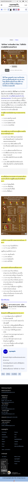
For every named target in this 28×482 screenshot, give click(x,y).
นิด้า (19, 374)
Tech (15, 434)
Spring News (17, 461)
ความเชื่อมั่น (14, 374)
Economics (4, 432)
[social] (17, 1)
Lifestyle (16, 441)
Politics (16, 40)
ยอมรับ (4, 470)
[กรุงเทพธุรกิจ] (14, 5)
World (3, 439)
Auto (15, 437)
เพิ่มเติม (4, 467)
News (3, 444)
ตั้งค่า (4, 473)
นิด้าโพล (8, 374)
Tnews (15, 464)
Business (4, 434)
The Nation (4, 456)
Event (3, 446)
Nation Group (17, 456)
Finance (16, 432)
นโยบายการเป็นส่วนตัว (19, 446)
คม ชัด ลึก (4, 459)
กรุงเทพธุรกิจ (17, 459)
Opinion (16, 444)
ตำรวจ (3, 374)
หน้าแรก (11, 40)
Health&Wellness (18, 439)
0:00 (4, 9)
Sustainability (5, 437)
